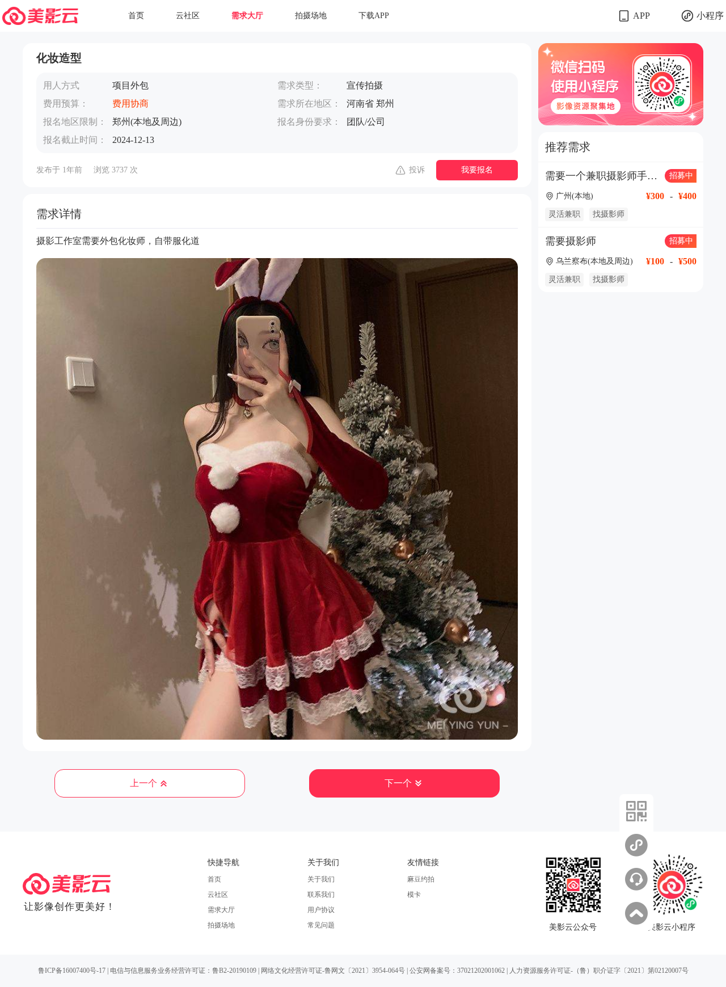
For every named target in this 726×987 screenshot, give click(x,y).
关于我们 (321, 879)
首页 (136, 15)
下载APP (373, 15)
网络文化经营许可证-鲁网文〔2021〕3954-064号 (333, 971)
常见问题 (321, 925)
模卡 (414, 895)
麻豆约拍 (420, 879)
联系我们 (321, 895)
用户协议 (321, 910)
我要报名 (477, 170)
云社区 (188, 15)
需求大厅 (247, 15)
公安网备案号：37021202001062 (457, 971)
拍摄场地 (311, 15)
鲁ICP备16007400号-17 (71, 971)
